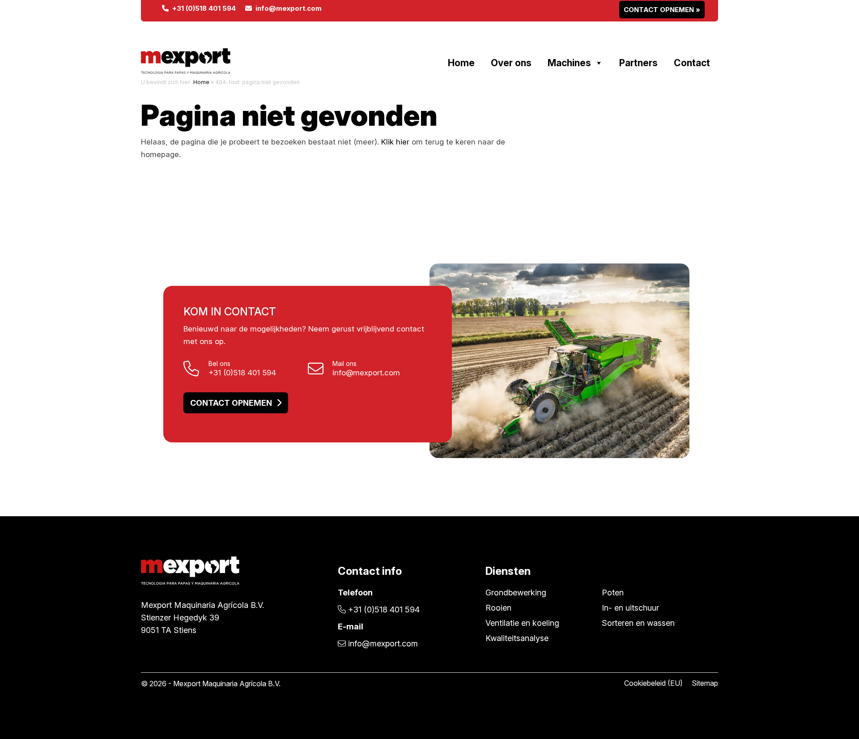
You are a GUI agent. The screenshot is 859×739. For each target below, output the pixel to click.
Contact (692, 62)
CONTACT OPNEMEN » (662, 9)
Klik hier (395, 141)
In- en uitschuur (630, 607)
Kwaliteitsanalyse (517, 638)
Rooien (498, 607)
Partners (638, 62)
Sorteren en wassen (638, 623)
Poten (613, 592)
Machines (569, 62)
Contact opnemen (231, 403)
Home (461, 62)
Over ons (511, 62)
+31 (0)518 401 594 (202, 8)
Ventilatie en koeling (522, 623)
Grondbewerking (515, 592)
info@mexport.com (287, 8)
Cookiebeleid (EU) (653, 683)
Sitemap (705, 683)
